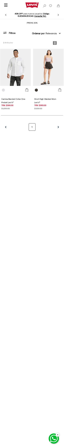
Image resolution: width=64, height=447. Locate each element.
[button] (27, 90)
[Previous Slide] (6, 15)
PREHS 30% (32, 23)
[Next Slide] (58, 15)
